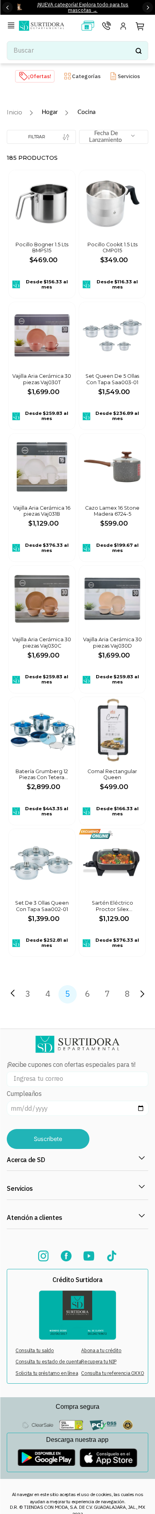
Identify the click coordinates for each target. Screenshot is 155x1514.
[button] (13, 26)
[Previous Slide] (7, 7)
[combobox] (78, 50)
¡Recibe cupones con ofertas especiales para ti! (71, 1064)
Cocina (86, 112)
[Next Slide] (147, 7)
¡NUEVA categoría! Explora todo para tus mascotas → (82, 7)
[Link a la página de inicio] (14, 112)
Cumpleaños (24, 1094)
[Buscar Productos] (138, 50)
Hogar (50, 112)
